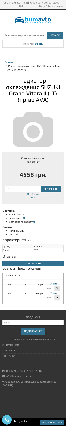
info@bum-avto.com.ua (19, 376)
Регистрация (55, 6)
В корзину (52, 189)
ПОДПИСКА (33, 317)
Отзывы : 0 (33, 197)
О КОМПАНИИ (10, 345)
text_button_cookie (52, 422)
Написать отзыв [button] (33, 263)
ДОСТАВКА (8, 355)
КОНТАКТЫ (9, 350)
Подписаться (33, 331)
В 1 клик (34, 194)
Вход (42, 6)
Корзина (33, 43)
